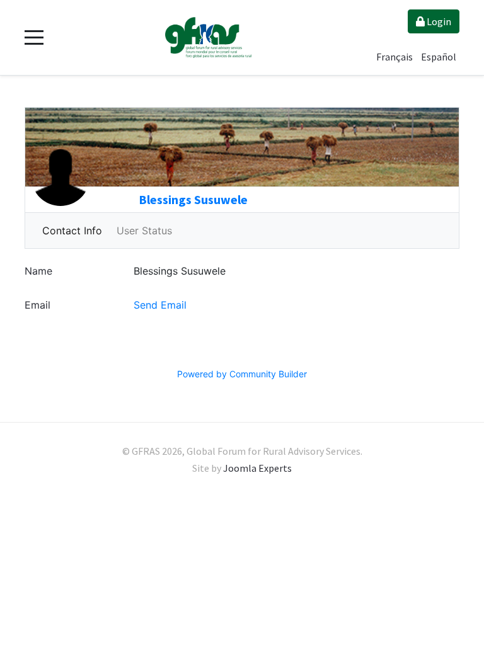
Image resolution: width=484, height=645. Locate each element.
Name (38, 271)
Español (438, 56)
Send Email (160, 305)
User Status (144, 230)
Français (395, 56)
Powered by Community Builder (242, 373)
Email (37, 305)
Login (438, 21)
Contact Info (72, 230)
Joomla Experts (257, 468)
